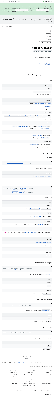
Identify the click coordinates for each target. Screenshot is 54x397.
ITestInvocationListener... (35, 117)
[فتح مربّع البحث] (21, 1)
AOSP (51, 26)
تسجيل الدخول (4, 1)
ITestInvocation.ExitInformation (42, 92)
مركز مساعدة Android (13, 372)
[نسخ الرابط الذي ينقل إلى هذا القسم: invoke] (47, 183)
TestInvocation (48, 64)
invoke (6, 115)
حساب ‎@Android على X (30, 372)
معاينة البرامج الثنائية (49, 379)
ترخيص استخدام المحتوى (20, 362)
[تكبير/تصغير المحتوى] (45, 30)
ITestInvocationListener (30, 232)
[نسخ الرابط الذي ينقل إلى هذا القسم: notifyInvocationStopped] (36, 300)
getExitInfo (47, 106)
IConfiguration (28, 115)
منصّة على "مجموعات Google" (29, 381)
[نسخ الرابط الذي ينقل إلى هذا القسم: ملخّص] (47, 80)
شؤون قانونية (38, 390)
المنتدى (43, 390)
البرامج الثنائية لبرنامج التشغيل (47, 383)
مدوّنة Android (32, 376)
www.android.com (13, 376)
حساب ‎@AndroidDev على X (29, 374)
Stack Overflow (14, 381)
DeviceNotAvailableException (43, 242)
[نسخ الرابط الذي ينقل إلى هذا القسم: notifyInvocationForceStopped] (32, 263)
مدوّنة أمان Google (31, 379)
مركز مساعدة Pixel (14, 374)
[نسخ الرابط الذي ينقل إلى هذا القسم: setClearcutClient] (40, 327)
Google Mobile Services (12, 379)
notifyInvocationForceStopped (20, 126)
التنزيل (51, 376)
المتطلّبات (50, 374)
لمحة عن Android (49, 390)
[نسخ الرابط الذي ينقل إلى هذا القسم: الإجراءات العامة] (41, 154)
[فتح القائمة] (51, 1)
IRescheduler (40, 115)
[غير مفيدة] (3, 26)
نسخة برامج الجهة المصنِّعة (48, 381)
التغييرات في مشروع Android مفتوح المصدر (15, 11)
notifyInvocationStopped (35, 135)
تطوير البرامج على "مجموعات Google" (28, 383)
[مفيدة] (5, 26)
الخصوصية (28, 390)
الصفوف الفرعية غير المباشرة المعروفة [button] (45, 63)
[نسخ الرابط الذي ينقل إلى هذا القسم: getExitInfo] (44, 158)
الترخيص (33, 390)
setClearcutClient (33, 144)
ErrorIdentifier (42, 126)
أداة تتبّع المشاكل (14, 383)
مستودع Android (49, 372)
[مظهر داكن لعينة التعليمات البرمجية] (51, 161)
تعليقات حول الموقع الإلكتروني (20, 390)
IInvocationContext (14, 115)
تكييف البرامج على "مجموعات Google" (28, 385)
